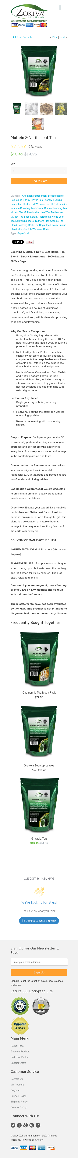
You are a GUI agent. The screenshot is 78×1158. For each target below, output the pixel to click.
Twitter (13, 1125)
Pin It (30, 242)
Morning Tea (60, 208)
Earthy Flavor (30, 200)
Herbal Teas (17, 1046)
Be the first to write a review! (39, 920)
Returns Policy (19, 1107)
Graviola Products (20, 1051)
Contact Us (17, 1079)
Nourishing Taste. (24, 220)
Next (62, 37)
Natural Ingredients (40, 216)
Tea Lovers (52, 225)
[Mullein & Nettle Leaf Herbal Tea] (39, 71)
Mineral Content (44, 208)
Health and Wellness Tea (36, 204)
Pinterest (31, 1125)
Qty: (13, 163)
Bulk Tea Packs (19, 1057)
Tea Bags (39, 225)
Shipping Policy (19, 1101)
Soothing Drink (26, 225)
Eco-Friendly (45, 200)
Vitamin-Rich (25, 229)
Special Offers (18, 1063)
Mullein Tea (17, 212)
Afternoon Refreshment (34, 195)
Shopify (39, 1139)
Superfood (23, 233)
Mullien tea (57, 212)
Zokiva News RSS (38, 1125)
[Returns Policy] (20, 1014)
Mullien (28, 212)
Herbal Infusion (59, 204)
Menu (56, 7)
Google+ (25, 1125)
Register (15, 1090)
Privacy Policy (19, 1096)
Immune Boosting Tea (23, 208)
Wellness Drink (40, 229)
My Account (17, 1084)
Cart (63, 7)
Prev (54, 37)
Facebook (19, 1125)
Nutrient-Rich (42, 220)
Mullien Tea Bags (20, 216)
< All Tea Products (21, 37)
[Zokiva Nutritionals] (29, 16)
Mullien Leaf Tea (41, 212)
